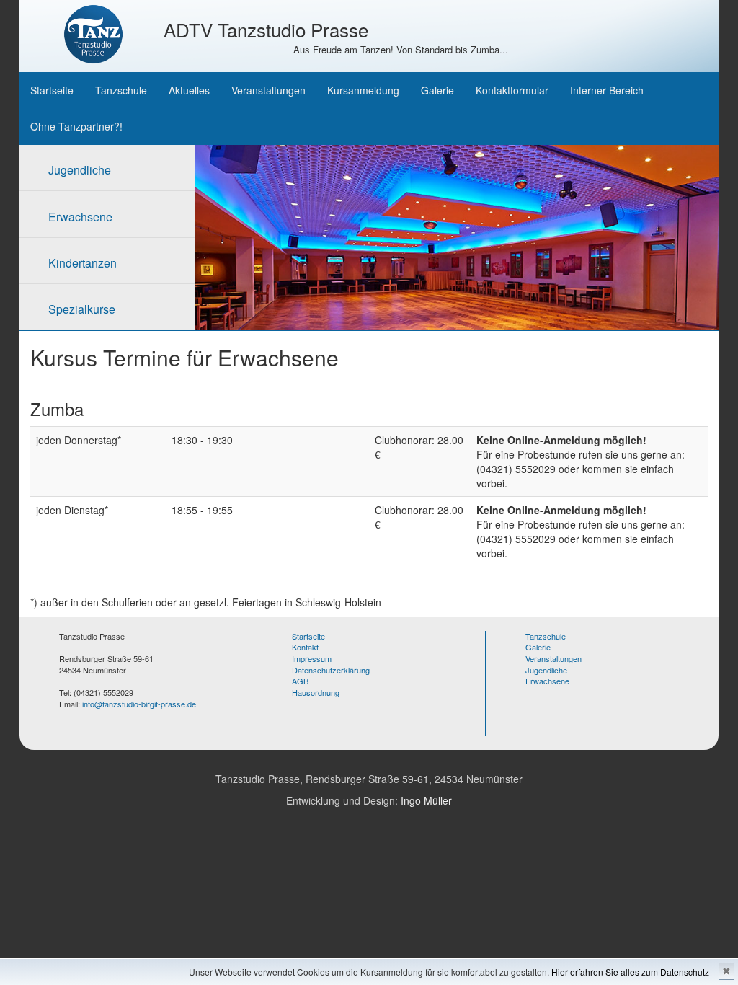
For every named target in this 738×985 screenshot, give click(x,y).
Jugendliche (79, 170)
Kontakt (305, 647)
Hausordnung (315, 692)
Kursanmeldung (363, 90)
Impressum (312, 658)
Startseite (52, 90)
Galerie (437, 90)
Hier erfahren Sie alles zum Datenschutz (630, 972)
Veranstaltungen (268, 90)
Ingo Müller (426, 800)
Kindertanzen (82, 263)
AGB (300, 680)
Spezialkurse (81, 309)
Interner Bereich (607, 90)
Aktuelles (189, 90)
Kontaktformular (512, 90)
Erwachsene (80, 216)
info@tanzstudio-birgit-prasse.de (139, 704)
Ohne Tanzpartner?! (76, 126)
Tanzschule (121, 90)
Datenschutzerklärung (331, 670)
